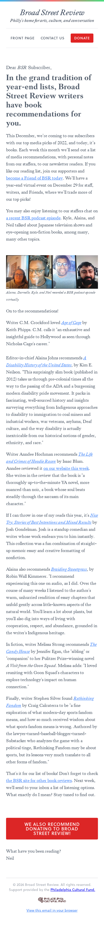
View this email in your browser (52, 910)
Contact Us (53, 38)
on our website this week (66, 468)
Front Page (23, 38)
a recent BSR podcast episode (33, 218)
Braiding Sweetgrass (69, 569)
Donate (82, 38)
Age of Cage (71, 322)
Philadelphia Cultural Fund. (72, 889)
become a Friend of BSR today (34, 178)
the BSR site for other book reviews (39, 780)
